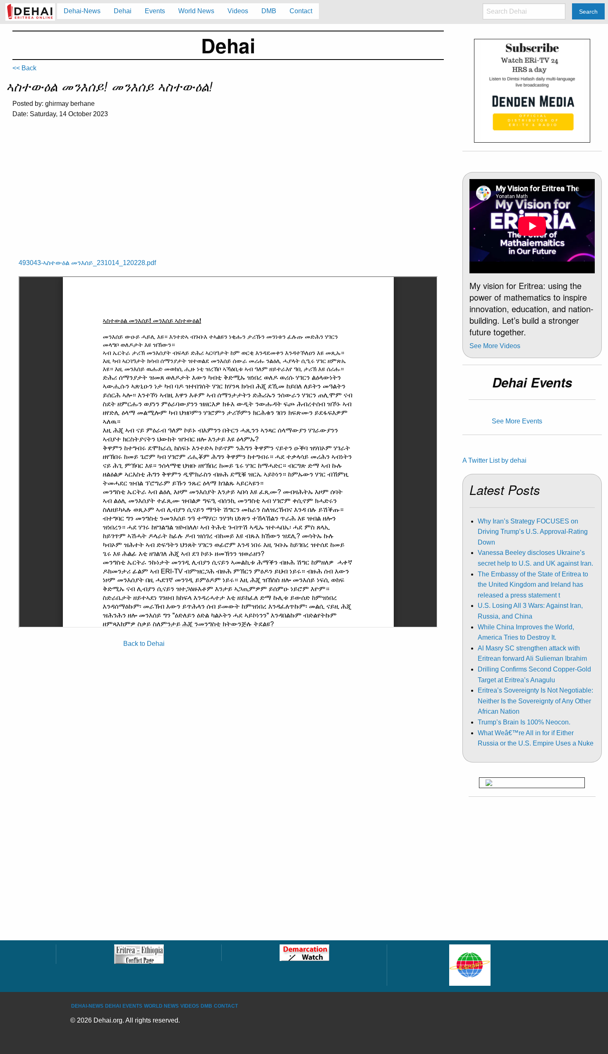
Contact (226, 1006)
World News (161, 1006)
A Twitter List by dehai (494, 460)
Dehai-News (87, 1006)
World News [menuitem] (196, 10)
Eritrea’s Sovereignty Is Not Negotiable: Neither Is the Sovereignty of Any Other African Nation (535, 701)
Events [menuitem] (155, 10)
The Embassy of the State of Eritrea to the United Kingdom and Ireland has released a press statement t (533, 585)
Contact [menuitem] (301, 10)
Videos (189, 1006)
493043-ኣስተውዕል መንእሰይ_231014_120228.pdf (87, 262)
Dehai (113, 1006)
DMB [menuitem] (268, 10)
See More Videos (494, 345)
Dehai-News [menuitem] (82, 10)
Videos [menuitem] (237, 10)
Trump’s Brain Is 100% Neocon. (524, 722)
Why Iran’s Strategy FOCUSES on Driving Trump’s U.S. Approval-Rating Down (533, 532)
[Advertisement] (228, 188)
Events (132, 1006)
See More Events (517, 421)
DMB (206, 1006)
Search (588, 11)
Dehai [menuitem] (123, 10)
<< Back (24, 68)
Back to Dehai (144, 643)
